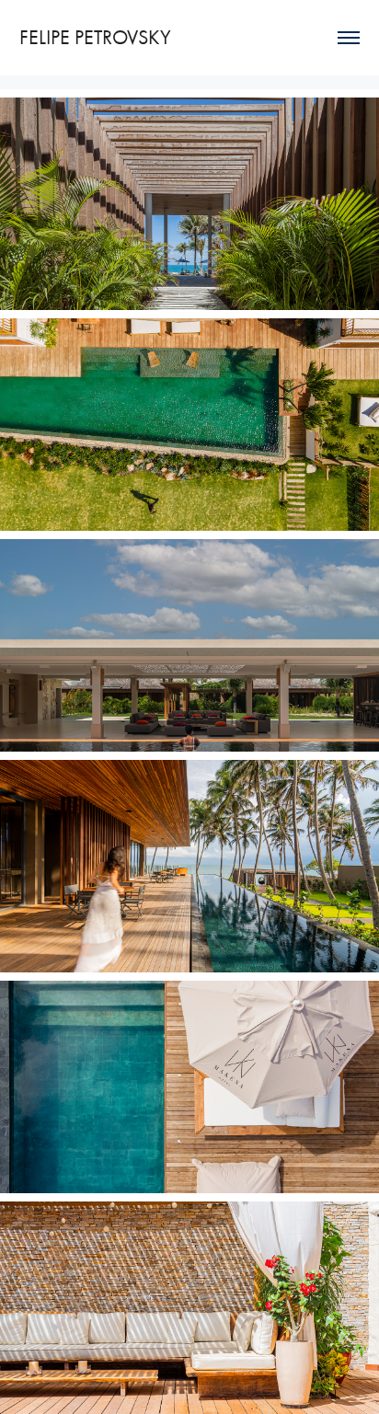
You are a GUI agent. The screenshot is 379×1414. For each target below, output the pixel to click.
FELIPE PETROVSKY (95, 38)
